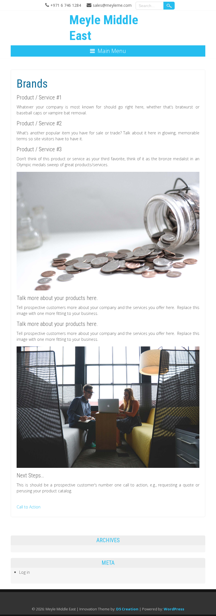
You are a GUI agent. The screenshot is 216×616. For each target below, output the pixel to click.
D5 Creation (127, 608)
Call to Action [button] (28, 507)
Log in (24, 572)
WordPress (174, 608)
